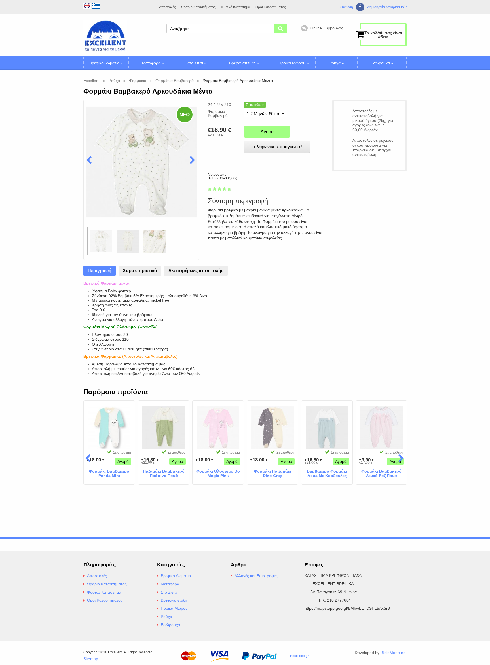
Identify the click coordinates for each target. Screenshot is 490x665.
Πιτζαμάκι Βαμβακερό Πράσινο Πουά (164, 473)
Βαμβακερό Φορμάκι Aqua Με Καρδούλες (327, 473)
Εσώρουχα (382, 63)
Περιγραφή (99, 270)
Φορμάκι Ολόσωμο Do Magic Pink (218, 473)
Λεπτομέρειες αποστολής (195, 270)
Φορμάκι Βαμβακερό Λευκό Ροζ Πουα (381, 473)
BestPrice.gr (299, 656)
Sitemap (90, 658)
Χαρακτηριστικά (140, 270)
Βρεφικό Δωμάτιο (106, 63)
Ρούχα (336, 63)
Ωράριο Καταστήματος (198, 7)
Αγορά (267, 131)
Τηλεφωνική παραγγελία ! (277, 146)
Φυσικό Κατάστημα (235, 7)
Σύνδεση (346, 7)
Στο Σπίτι (196, 63)
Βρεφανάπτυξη (244, 63)
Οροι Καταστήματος (270, 7)
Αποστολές (167, 7)
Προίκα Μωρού (293, 63)
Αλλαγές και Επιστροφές (256, 575)
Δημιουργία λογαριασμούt (387, 7)
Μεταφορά (153, 63)
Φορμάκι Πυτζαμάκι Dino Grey (272, 473)
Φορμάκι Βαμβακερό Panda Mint (109, 473)
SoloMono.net (394, 653)
